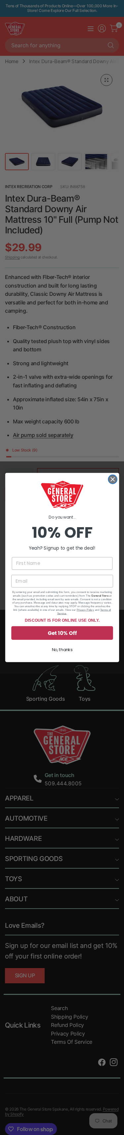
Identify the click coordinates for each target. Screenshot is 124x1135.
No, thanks (62, 649)
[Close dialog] (112, 479)
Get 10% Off (62, 632)
